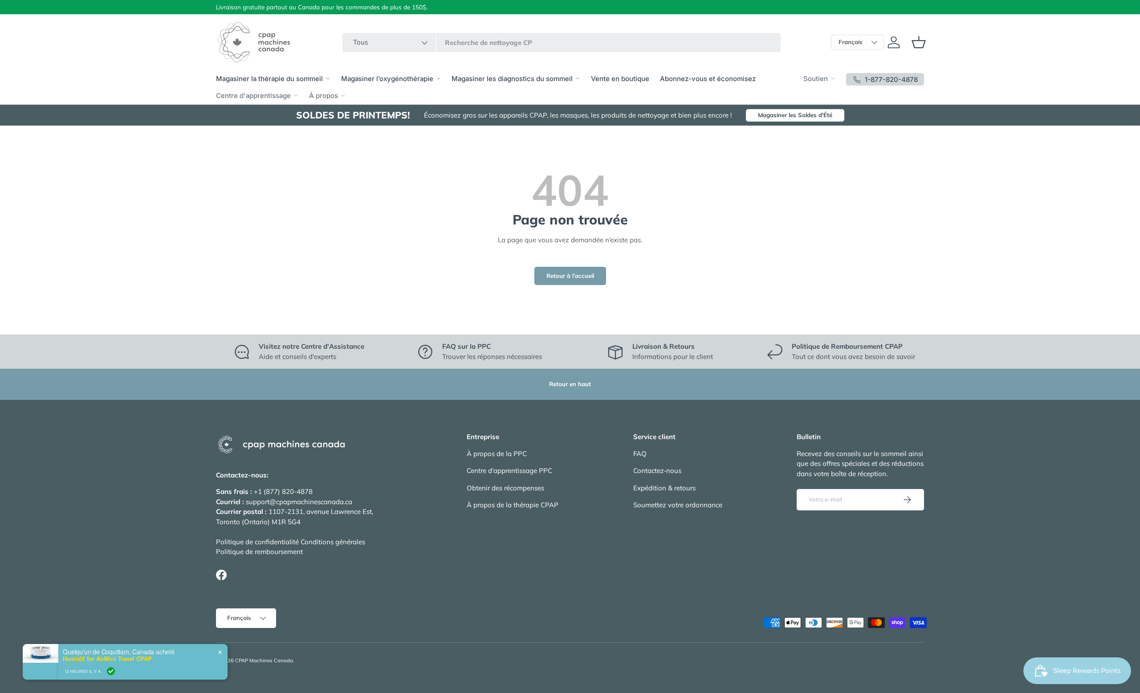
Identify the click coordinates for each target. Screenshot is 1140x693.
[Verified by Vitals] (111, 671)
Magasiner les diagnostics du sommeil (512, 78)
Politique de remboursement (259, 551)
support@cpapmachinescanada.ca (299, 501)
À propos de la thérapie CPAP (512, 505)
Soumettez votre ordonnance (677, 505)
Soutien (815, 78)
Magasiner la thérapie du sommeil (269, 78)
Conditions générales (333, 542)
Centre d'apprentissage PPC (509, 470)
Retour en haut (570, 383)
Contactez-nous (657, 470)
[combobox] (561, 42)
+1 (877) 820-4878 (283, 491)
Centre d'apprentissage (253, 95)
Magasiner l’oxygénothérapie (387, 78)
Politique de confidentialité (257, 542)
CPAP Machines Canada (264, 660)
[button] (918, 42)
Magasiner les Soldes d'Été (795, 114)
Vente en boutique (620, 78)
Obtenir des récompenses (505, 488)
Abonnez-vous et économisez (708, 78)
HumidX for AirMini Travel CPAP (107, 658)
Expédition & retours (664, 488)
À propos (323, 95)
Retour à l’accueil (570, 275)
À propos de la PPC (497, 453)
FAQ (640, 453)
